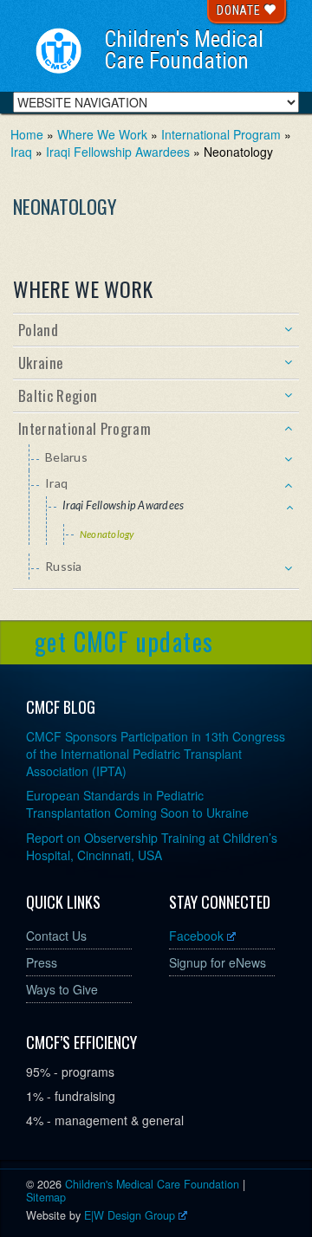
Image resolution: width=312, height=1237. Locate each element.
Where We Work (102, 134)
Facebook (196, 935)
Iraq (21, 151)
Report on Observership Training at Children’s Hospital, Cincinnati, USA (151, 846)
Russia (63, 566)
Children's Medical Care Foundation (183, 50)
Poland (38, 329)
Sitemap (46, 1197)
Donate (240, 10)
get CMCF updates (124, 641)
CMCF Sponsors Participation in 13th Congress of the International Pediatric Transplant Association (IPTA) (155, 754)
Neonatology (107, 534)
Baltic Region (57, 395)
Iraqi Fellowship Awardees (118, 151)
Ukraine (40, 362)
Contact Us (56, 935)
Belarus (66, 457)
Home (26, 134)
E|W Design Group (129, 1215)
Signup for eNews (217, 962)
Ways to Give (62, 989)
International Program (221, 134)
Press (41, 962)
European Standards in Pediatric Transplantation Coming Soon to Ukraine (137, 804)
